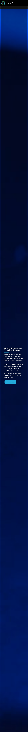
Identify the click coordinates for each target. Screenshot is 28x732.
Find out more (10, 382)
